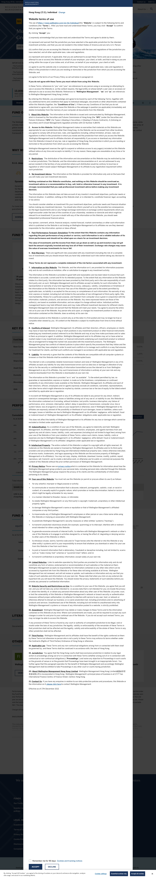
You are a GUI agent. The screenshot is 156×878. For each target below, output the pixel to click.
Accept (35, 867)
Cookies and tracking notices (69, 861)
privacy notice (64, 466)
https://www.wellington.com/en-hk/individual (58, 23)
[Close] (152, 873)
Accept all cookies (137, 874)
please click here (54, 684)
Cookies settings (101, 874)
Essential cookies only (119, 874)
